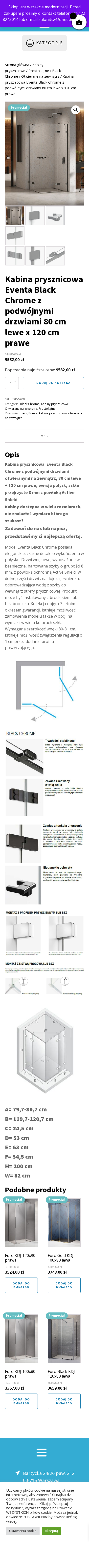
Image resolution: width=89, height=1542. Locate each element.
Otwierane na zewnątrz (40, 76)
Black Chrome (30, 404)
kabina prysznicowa (53, 413)
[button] (75, 109)
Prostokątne (38, 70)
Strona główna (17, 64)
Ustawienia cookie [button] (23, 1530)
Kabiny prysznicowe (55, 404)
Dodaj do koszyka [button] (21, 1285)
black (23, 413)
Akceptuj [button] (51, 1530)
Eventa (33, 413)
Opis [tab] (44, 436)
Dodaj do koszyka (53, 383)
